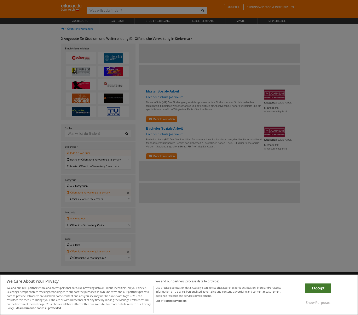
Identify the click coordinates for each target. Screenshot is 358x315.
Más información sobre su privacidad (38, 308)
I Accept (318, 288)
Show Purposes (318, 302)
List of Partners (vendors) (171, 301)
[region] (179, 295)
